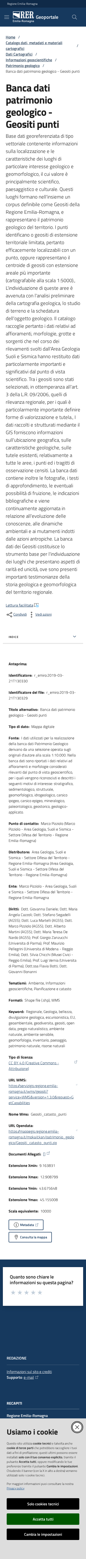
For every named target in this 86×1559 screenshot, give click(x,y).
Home (10, 37)
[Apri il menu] (7, 17)
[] (44, 1154)
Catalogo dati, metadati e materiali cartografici (34, 45)
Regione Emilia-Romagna (22, 4)
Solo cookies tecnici (43, 1504)
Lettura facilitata (19, 605)
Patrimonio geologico (23, 65)
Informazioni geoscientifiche (29, 60)
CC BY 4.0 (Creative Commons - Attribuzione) (34, 1065)
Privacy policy (15, 1488)
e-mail (29, 1377)
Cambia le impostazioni (43, 1534)
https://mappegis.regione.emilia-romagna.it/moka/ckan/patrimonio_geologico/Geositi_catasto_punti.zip (41, 1136)
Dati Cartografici (19, 54)
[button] (74, 17)
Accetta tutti (43, 1519)
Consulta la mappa (33, 1237)
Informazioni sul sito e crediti (29, 1371)
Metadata (27, 1224)
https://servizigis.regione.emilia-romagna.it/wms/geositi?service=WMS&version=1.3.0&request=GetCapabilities (41, 1094)
